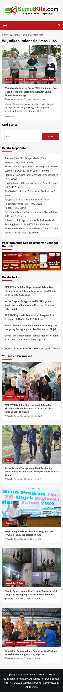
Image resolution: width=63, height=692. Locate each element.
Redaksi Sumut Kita (15, 99)
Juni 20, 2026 (32, 416)
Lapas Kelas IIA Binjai (14, 583)
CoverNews (49, 682)
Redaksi (9, 207)
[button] (5, 25)
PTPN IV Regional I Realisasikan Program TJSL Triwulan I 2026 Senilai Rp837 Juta (30, 317)
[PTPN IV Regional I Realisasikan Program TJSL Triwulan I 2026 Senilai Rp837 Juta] (31, 507)
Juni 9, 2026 (31, 479)
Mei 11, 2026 (32, 539)
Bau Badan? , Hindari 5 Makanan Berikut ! (27, 191)
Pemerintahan (32, 79)
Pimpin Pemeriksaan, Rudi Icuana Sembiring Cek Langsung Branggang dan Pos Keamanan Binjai (31, 327)
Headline (9, 396)
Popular (20, 396)
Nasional (19, 79)
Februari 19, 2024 (34, 99)
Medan (9, 79)
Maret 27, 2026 (32, 658)
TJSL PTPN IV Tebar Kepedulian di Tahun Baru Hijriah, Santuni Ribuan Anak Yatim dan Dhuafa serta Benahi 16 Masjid (30, 291)
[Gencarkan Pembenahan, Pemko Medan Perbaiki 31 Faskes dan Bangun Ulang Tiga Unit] (31, 627)
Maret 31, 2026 (32, 598)
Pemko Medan (48, 79)
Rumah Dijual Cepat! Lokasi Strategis (25, 166)
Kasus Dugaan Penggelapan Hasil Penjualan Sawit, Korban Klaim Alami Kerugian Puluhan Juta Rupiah (29, 305)
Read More (9, 116)
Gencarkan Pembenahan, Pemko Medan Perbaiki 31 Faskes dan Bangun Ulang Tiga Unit (31, 337)
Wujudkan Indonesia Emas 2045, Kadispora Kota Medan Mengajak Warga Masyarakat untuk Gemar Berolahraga (31, 91)
